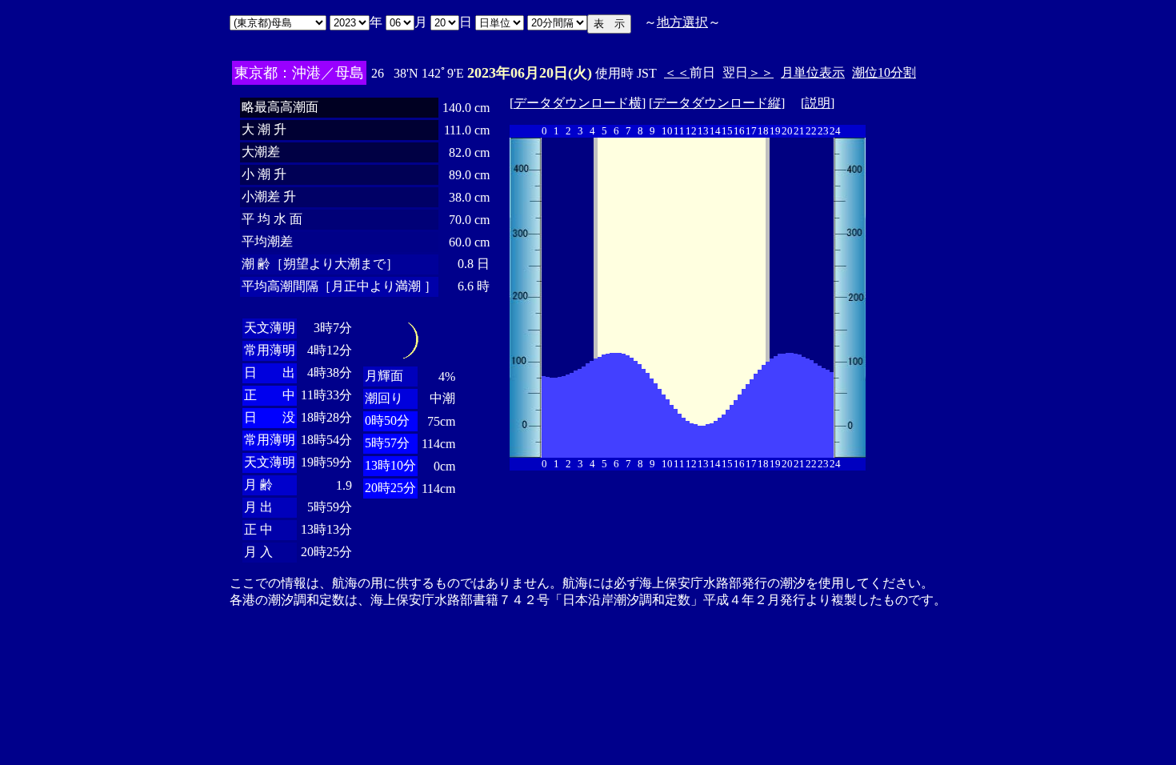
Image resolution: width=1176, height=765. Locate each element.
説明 (817, 103)
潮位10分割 (884, 72)
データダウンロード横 (578, 103)
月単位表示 (813, 72)
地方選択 (682, 22)
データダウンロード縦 (717, 103)
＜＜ (677, 72)
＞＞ (761, 72)
